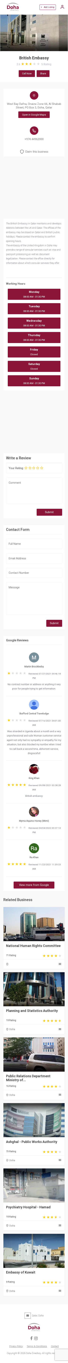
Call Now (27, 73)
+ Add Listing (47, 7)
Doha (12, 1029)
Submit (49, 512)
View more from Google (34, 885)
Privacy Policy (16, 1346)
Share (43, 73)
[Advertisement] (34, 421)
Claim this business (36, 151)
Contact (55, 1346)
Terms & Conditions (37, 1346)
